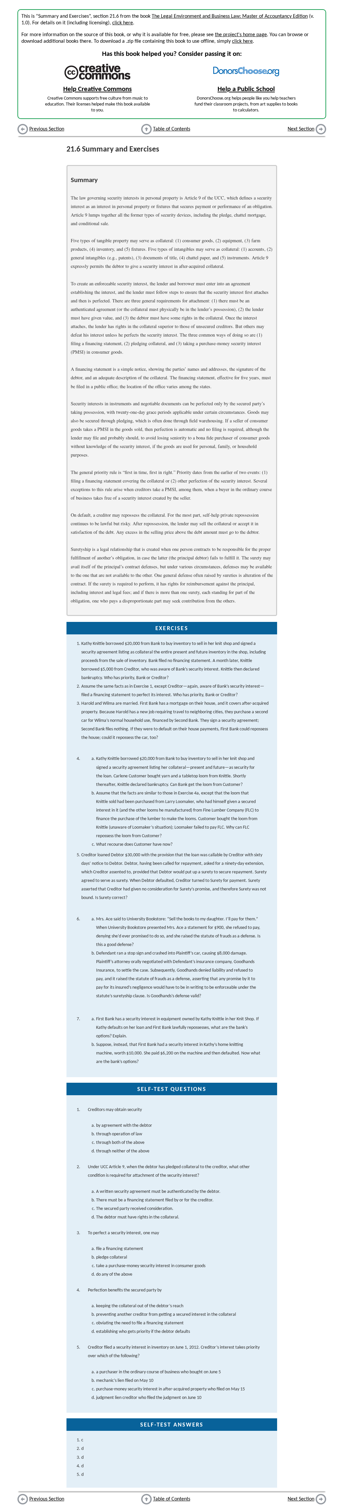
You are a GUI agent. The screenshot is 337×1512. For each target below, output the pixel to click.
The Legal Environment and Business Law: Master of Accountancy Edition (230, 16)
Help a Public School (246, 89)
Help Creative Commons (97, 89)
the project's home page (241, 34)
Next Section (301, 129)
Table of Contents (171, 129)
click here (122, 23)
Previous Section (46, 129)
